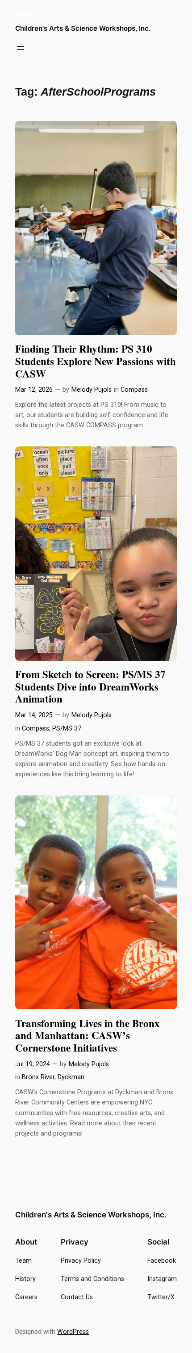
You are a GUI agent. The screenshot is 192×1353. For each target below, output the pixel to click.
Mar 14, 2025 (34, 715)
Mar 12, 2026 (34, 389)
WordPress (73, 1332)
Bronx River (38, 1077)
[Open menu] (20, 48)
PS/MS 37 (66, 728)
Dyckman (71, 1077)
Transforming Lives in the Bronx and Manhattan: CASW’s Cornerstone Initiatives (87, 1035)
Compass (134, 389)
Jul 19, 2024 (32, 1064)
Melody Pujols (91, 389)
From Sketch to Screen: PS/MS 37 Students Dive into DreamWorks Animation (90, 686)
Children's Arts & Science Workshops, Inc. (82, 28)
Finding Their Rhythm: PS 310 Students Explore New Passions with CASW (95, 361)
